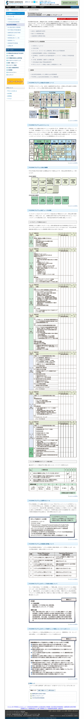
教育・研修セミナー (13, 62)
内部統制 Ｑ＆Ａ (11, 35)
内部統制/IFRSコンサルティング (19, 9)
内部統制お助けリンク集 (13, 37)
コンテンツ (10, 74)
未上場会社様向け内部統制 (14, 27)
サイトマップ (75, 7)
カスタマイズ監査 (12, 65)
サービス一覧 (11, 16)
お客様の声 (10, 45)
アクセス (42, 7)
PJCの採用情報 (34, 7)
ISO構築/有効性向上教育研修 (15, 58)
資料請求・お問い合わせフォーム (15, 81)
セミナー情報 (64, 710)
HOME (7, 9)
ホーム (9, 7)
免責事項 (76, 715)
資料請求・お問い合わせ (69, 3)
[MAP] (26, 712)
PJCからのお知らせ (17, 7)
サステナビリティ (12, 72)
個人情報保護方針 (70, 715)
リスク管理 (10, 55)
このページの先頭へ (74, 120)
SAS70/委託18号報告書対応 (14, 30)
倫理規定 (52, 715)
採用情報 (9, 96)
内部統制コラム (11, 40)
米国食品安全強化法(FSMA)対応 (15, 53)
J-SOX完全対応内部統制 (13, 21)
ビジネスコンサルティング (14, 60)
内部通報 (10, 70)
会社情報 (9, 93)
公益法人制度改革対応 (13, 67)
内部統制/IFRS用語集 (13, 43)
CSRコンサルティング (37, 695)
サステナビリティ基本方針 (60, 715)
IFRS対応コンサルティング (14, 19)
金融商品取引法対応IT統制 (14, 32)
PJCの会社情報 (25, 7)
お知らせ (54, 710)
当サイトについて (74, 714)
